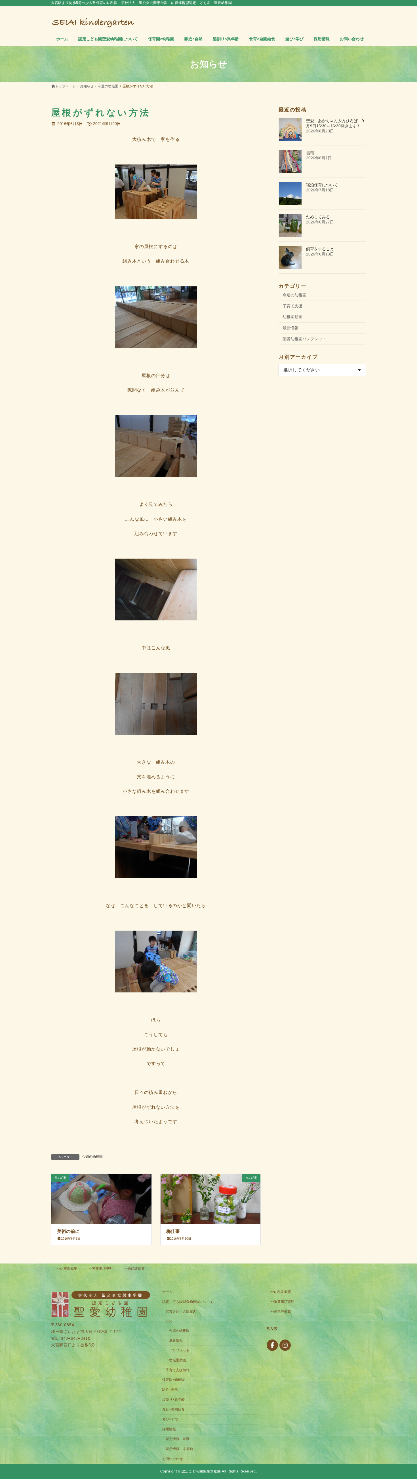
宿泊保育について (322, 185)
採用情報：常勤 (177, 1439)
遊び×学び (170, 1419)
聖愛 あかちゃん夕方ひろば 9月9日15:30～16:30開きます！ (335, 123)
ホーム (167, 1292)
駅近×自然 (170, 1390)
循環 (310, 153)
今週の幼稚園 (92, 1157)
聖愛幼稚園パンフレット (304, 339)
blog (169, 1321)
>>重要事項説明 (100, 1269)
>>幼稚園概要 (66, 1269)
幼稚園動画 (292, 316)
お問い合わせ (172, 1459)
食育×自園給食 (173, 1410)
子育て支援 (292, 306)
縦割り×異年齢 (173, 1400)
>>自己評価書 (134, 1269)
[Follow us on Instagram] (285, 1345)
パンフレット (179, 1351)
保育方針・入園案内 (181, 1312)
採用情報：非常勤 (179, 1449)
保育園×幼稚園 (173, 1380)
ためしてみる (318, 217)
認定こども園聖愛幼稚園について (187, 1302)
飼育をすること (320, 249)
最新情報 (290, 328)
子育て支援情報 (177, 1370)
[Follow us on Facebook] (272, 1345)
